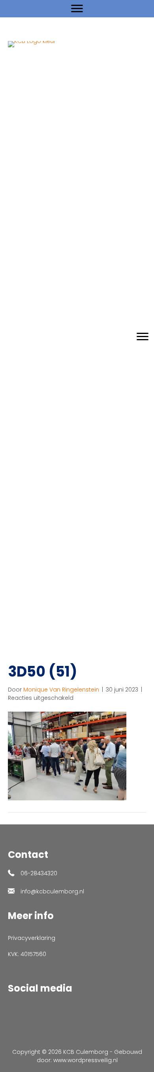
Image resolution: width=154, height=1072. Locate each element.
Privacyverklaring (31, 938)
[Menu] (77, 8)
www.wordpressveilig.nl (85, 1060)
